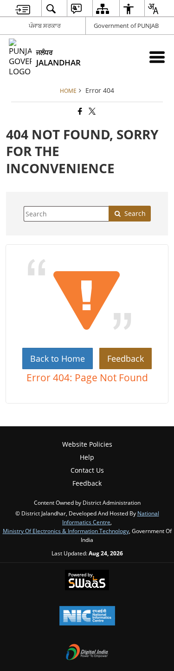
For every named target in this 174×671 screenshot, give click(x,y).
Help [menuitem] (87, 457)
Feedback (125, 358)
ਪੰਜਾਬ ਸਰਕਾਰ (45, 25)
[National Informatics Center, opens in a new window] (87, 616)
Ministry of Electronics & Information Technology (66, 530)
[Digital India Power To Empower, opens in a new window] (87, 653)
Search (135, 213)
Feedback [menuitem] (87, 483)
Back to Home (57, 358)
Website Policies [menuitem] (87, 444)
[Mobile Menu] (157, 57)
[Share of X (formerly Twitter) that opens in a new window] (91, 111)
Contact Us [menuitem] (87, 470)
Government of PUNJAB (126, 25)
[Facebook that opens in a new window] (79, 111)
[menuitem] (22, 8)
